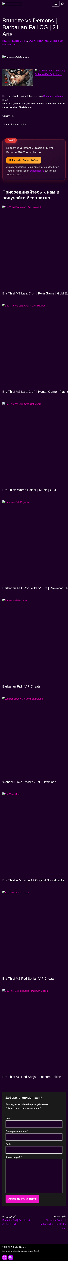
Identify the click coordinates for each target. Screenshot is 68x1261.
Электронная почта (17, 1131)
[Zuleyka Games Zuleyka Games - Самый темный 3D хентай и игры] (11, 3)
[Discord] (10, 1257)
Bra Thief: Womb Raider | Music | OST (29, 490)
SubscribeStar (37, 170)
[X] (4, 1257)
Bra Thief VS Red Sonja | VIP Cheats (28, 978)
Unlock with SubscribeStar (24, 160)
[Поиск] (62, 3)
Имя (9, 1118)
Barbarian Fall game (53, 96)
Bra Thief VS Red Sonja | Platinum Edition (31, 1077)
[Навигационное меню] (55, 3)
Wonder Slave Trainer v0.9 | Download (29, 782)
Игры (24, 41)
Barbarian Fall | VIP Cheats (21, 686)
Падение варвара (11, 41)
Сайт (8, 1144)
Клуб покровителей (38, 41)
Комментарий (14, 1157)
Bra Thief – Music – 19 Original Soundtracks (33, 880)
